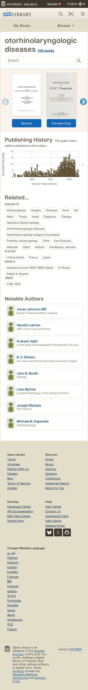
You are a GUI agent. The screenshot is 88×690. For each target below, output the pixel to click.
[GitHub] (67, 532)
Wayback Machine (25, 674)
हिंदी (9, 581)
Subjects (51, 473)
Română (12, 605)
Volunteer (13, 464)
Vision (11, 459)
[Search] (61, 14)
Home (49, 459)
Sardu (11, 610)
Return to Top (54, 488)
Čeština (12, 557)
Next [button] (83, 107)
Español (12, 572)
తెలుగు (11, 615)
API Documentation (20, 511)
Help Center (53, 506)
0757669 (75, 649)
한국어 (11, 596)
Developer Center (19, 506)
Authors (50, 469)
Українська (14, 619)
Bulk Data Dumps (18, 516)
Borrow (26, 123)
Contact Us (53, 511)
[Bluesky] (49, 532)
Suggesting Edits (57, 516)
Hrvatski (13, 586)
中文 (10, 624)
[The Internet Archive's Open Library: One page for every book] (19, 13)
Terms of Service (18, 483)
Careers (12, 473)
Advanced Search (57, 483)
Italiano (12, 591)
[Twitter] (58, 532)
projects (18, 671)
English (12, 567)
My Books (22, 25)
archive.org (20, 677)
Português (14, 600)
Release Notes (55, 525)
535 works (46, 50)
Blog (10, 478)
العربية (11, 553)
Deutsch (13, 562)
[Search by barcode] (71, 14)
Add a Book (53, 520)
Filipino (12, 629)
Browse (64, 25)
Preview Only (61, 123)
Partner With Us (18, 469)
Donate (54, 4)
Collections (52, 478)
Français (13, 577)
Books (49, 464)
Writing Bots (15, 520)
